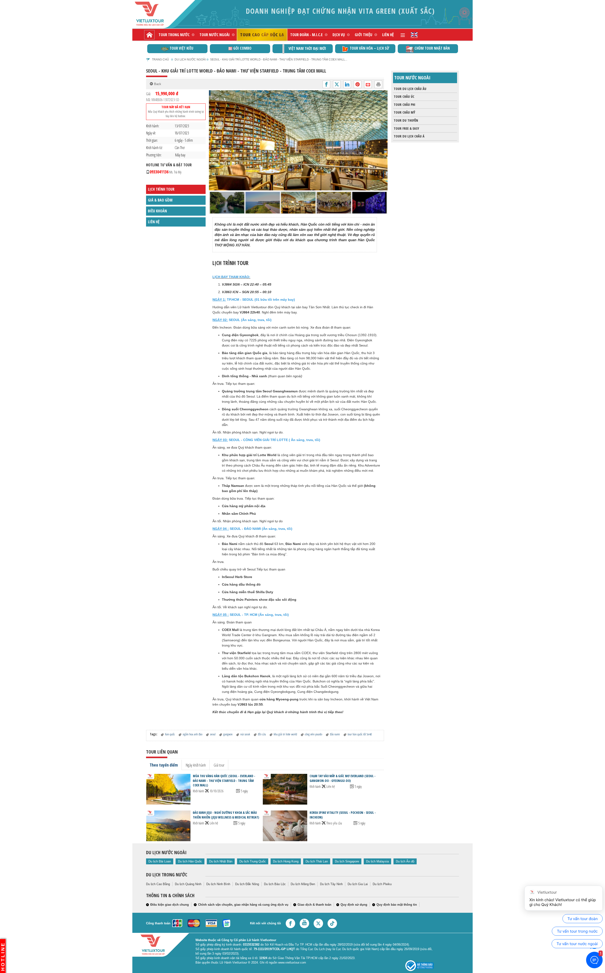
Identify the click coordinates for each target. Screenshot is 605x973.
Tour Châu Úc (404, 96)
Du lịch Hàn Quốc (190, 861)
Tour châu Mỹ (404, 112)
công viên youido (313, 734)
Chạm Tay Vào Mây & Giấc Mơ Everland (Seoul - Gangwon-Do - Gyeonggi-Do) (343, 778)
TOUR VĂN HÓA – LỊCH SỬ (369, 48)
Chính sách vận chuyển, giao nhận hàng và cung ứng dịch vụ (243, 904)
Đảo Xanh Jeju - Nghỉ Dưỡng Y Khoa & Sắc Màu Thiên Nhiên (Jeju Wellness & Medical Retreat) (226, 814)
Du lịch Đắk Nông (247, 884)
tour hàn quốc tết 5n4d (360, 734)
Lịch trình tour (161, 189)
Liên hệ (388, 34)
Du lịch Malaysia (377, 861)
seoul (213, 734)
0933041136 (166, 172)
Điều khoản (157, 211)
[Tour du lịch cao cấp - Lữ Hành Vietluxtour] (149, 34)
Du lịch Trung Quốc (252, 861)
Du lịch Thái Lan (317, 861)
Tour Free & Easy (406, 128)
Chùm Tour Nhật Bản (432, 48)
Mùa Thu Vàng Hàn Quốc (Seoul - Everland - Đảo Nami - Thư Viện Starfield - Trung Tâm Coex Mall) (224, 780)
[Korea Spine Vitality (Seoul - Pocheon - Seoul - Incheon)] (285, 825)
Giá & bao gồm (160, 200)
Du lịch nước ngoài (190, 59)
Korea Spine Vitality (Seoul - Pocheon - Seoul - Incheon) (343, 814)
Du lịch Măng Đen (303, 884)
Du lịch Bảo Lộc (275, 884)
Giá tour (219, 765)
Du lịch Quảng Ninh (188, 884)
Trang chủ (160, 59)
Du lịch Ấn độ (405, 861)
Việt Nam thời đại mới (307, 48)
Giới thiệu (363, 34)
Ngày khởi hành (196, 765)
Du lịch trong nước (166, 874)
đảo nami (335, 734)
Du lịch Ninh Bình (218, 884)
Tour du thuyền (406, 120)
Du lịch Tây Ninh (331, 884)
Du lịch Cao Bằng (158, 884)
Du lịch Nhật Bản (220, 861)
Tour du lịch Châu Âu (410, 88)
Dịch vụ (339, 34)
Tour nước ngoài (214, 34)
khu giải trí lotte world (285, 734)
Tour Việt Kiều (181, 48)
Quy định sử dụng (354, 904)
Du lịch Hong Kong (285, 861)
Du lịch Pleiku (382, 884)
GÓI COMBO (242, 48)
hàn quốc (170, 734)
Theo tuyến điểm (164, 765)
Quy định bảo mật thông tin (396, 904)
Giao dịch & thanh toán (314, 904)
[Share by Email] (368, 84)
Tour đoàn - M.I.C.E (306, 34)
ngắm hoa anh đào (192, 734)
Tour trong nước (174, 34)
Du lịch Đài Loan (159, 861)
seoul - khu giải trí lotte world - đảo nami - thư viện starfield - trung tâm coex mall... (278, 59)
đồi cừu (262, 734)
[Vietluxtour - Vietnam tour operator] (414, 35)
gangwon (228, 734)
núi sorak (245, 734)
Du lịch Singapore (347, 861)
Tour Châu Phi (404, 104)
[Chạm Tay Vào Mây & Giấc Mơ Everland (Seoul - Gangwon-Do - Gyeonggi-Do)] (285, 789)
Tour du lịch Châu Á (409, 136)
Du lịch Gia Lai (358, 884)
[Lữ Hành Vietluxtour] (157, 14)
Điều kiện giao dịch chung (169, 904)
